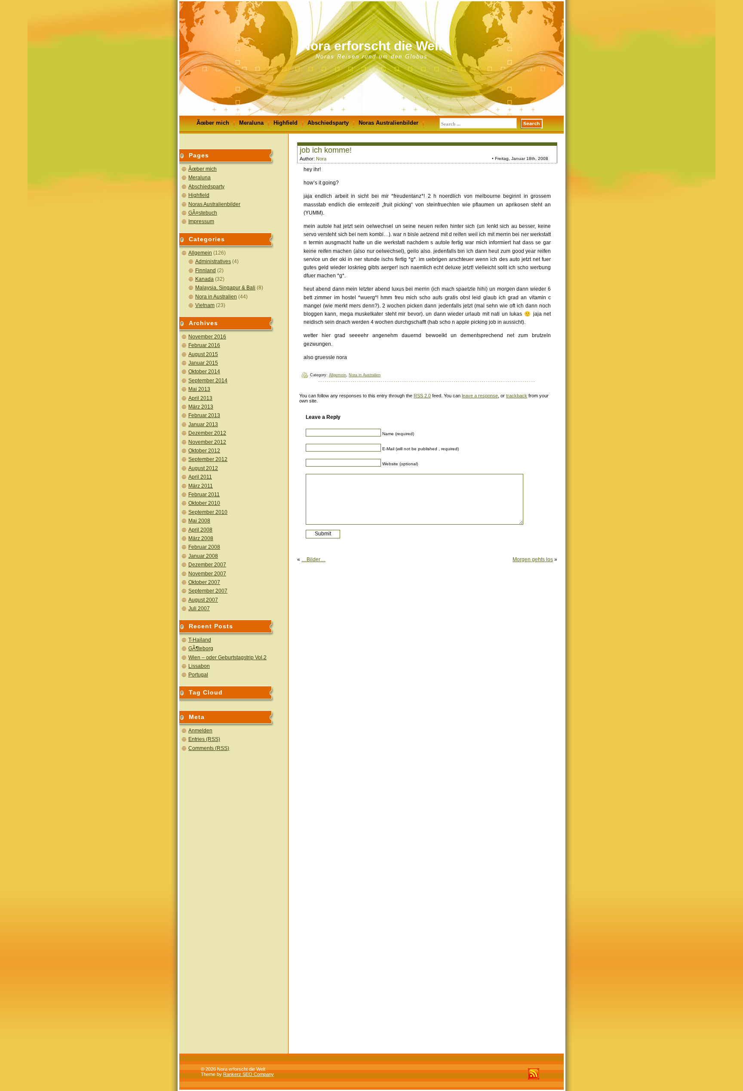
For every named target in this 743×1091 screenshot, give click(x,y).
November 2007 (207, 574)
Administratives (213, 261)
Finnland (205, 270)
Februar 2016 (204, 345)
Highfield (285, 123)
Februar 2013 (204, 415)
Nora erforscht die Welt (371, 46)
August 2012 (203, 468)
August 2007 (203, 600)
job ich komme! (326, 150)
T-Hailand (199, 640)
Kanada (204, 279)
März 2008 (200, 538)
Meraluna (251, 123)
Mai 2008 (199, 521)
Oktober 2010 (204, 503)
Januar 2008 (203, 556)
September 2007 (207, 591)
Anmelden (200, 731)
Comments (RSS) (208, 748)
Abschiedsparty (328, 123)
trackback (516, 395)
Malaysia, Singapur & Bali (225, 288)
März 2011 (200, 486)
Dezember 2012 (207, 433)
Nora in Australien (216, 297)
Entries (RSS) (204, 739)
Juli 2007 (199, 608)
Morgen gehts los (533, 559)
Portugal (198, 675)
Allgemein (200, 253)
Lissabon (199, 666)
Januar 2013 (203, 424)
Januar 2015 (203, 363)
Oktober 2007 (204, 582)
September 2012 (207, 459)
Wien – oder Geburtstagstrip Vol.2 (227, 658)
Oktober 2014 (204, 372)
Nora (321, 158)
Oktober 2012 (204, 451)
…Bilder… (313, 559)
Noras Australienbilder (388, 123)
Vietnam (205, 305)
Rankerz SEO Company (248, 1074)
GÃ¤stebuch (202, 213)
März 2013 (200, 407)
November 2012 (207, 442)
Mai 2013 (199, 389)
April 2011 (200, 477)
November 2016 (207, 337)
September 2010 (207, 512)
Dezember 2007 (207, 565)
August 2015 (203, 354)
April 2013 (200, 398)
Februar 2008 (204, 547)
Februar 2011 (204, 495)
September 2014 (207, 381)
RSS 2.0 (422, 395)
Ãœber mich (212, 123)
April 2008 (200, 530)
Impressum (201, 221)
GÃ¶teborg (200, 648)
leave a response (480, 395)
